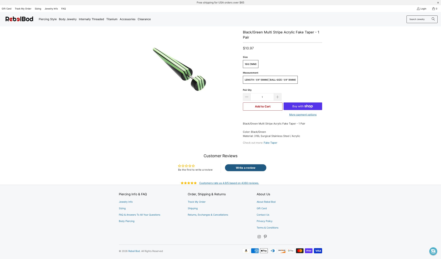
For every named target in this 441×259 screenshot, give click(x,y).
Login (423, 8)
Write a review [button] (245, 167)
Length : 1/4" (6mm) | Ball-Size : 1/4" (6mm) (270, 79)
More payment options (303, 114)
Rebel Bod (134, 251)
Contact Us (263, 214)
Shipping (193, 208)
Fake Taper (270, 142)
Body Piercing (127, 221)
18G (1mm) (251, 64)
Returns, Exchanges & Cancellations (208, 214)
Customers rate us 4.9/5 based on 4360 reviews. (229, 183)
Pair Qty (247, 90)
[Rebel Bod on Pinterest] (265, 237)
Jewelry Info (51, 8)
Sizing (38, 8)
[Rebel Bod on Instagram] (259, 237)
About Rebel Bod (266, 201)
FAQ (63, 8)
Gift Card (6, 8)
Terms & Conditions (267, 227)
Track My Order (23, 8)
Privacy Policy (265, 221)
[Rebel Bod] (19, 19)
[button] (433, 251)
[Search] (433, 19)
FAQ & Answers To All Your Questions (139, 214)
